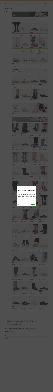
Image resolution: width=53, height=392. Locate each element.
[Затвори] (35, 187)
